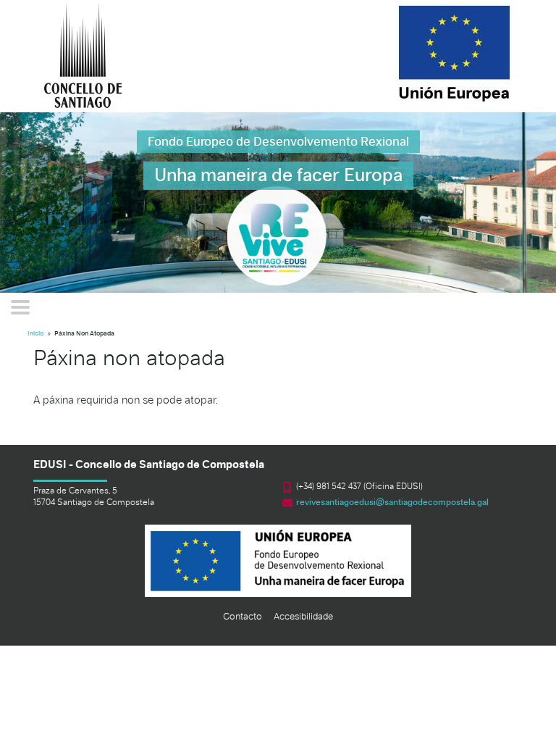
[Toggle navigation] (20, 307)
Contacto (242, 617)
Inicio (35, 333)
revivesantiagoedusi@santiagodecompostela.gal (392, 503)
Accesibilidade (303, 617)
